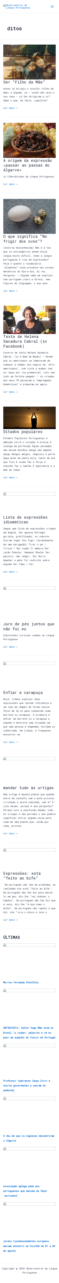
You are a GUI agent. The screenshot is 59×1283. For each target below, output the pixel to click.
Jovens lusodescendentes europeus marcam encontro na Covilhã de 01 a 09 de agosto (29, 1246)
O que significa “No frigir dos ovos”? (25, 238)
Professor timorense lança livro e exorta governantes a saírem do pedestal (26, 1085)
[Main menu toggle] (52, 6)
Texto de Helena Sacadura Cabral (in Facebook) (25, 341)
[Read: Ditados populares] (29, 417)
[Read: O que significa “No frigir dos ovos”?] (29, 216)
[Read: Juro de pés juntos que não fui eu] (29, 603)
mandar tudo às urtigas (28, 787)
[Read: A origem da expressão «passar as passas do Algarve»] (29, 140)
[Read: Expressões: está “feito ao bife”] (29, 859)
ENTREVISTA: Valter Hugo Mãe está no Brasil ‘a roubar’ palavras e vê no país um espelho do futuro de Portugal (29, 1032)
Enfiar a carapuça (23, 692)
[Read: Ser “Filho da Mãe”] (29, 61)
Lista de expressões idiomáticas (25, 519)
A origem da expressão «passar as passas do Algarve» (27, 165)
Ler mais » (10, 108)
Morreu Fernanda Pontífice (20, 982)
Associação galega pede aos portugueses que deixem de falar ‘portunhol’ (25, 1191)
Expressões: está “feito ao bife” (22, 875)
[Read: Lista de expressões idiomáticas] (29, 503)
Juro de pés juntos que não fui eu (28, 626)
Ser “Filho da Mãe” (24, 81)
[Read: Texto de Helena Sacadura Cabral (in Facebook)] (29, 319)
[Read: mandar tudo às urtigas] (29, 770)
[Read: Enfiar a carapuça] (29, 675)
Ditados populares (22, 431)
